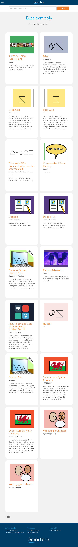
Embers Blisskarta (53, 270)
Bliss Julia (14, 110)
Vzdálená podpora (33, 530)
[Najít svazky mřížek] (33, 8)
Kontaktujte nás (55, 530)
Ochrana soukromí (11, 530)
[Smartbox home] (39, 2)
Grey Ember (47, 273)
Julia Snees (13, 113)
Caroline (46, 169)
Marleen (12, 380)
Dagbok (13, 217)
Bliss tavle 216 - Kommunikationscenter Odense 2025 (22, 166)
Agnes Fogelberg (49, 434)
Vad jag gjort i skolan (55, 431)
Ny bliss (47, 324)
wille (44, 113)
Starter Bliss (15, 377)
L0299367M (47, 383)
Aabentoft (47, 59)
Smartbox (20, 532)
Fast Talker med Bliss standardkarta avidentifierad (20, 327)
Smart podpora (32, 532)
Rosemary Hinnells (16, 437)
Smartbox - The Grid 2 (17, 276)
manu (11, 62)
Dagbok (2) (49, 217)
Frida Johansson (15, 220)
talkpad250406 (15, 487)
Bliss (45, 56)
